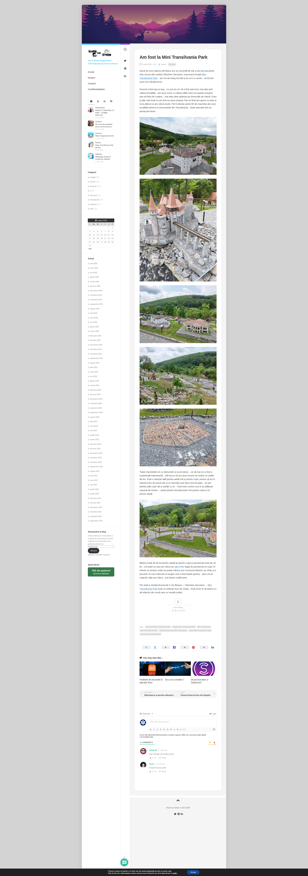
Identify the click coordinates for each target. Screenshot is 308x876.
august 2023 (94, 417)
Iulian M (153, 750)
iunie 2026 (94, 268)
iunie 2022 (94, 480)
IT (91, 191)
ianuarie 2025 (95, 340)
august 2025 (94, 309)
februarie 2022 (95, 498)
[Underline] (157, 729)
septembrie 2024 (96, 358)
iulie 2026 (93, 263)
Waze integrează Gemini (104, 136)
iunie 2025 (94, 318)
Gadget (93, 177)
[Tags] (111, 101)
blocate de (103, 572)
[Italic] (154, 729)
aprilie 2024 (94, 381)
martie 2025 (94, 331)
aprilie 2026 (94, 277)
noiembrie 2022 (96, 458)
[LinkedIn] (125, 76)
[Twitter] (125, 60)
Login (214, 714)
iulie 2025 (93, 313)
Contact (92, 83)
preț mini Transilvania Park (150, 634)
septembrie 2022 (96, 467)
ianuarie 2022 (95, 503)
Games (98, 142)
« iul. (90, 249)
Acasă (91, 72)
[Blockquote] (171, 729)
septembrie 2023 (96, 412)
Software (98, 154)
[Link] (177, 729)
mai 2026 (93, 273)
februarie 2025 (95, 336)
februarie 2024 (95, 390)
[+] (184, 729)
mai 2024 (93, 376)
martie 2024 (94, 385)
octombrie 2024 (96, 354)
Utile (91, 209)
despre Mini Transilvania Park (184, 627)
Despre (91, 78)
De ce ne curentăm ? (174, 679)
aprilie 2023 (94, 435)
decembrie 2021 (96, 507)
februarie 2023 (95, 444)
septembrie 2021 (96, 521)
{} (181, 729)
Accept (193, 872)
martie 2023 (94, 439)
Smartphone (100, 108)
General (98, 122)
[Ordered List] (164, 729)
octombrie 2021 (96, 516)
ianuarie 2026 (95, 286)
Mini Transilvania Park (148, 630)
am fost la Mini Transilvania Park (158, 627)
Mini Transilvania (204, 627)
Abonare (93, 551)
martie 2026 (94, 282)
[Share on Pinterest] (187, 647)
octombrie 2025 (96, 300)
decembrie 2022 (96, 453)
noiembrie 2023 (96, 403)
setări (175, 873)
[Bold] (150, 729)
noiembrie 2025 (96, 295)
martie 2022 (94, 494)
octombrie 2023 (96, 408)
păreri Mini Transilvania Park (200, 630)
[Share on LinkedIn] (207, 647)
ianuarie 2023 (95, 448)
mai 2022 (93, 485)
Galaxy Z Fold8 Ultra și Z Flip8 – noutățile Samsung (104, 112)
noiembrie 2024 (96, 349)
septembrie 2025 (96, 304)
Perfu (151, 764)
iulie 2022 (93, 476)
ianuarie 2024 (95, 394)
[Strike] (160, 729)
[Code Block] (174, 729)
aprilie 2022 (94, 489)
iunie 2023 (94, 426)
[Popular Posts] (97, 101)
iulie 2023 (93, 421)
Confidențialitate (96, 89)
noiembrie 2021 (96, 512)
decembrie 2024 (96, 345)
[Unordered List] (167, 729)
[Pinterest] (125, 68)
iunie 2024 (94, 372)
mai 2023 (93, 430)
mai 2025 (93, 322)
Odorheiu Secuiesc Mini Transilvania (173, 630)
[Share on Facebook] (168, 647)
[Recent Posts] (91, 101)
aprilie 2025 (94, 327)
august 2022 (94, 471)
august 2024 (94, 363)
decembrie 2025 (96, 291)
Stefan (163, 64)
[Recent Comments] (104, 101)
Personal (93, 195)
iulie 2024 (93, 367)
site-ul (177, 566)
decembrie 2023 (96, 399)
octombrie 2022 (96, 462)
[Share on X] (149, 647)
